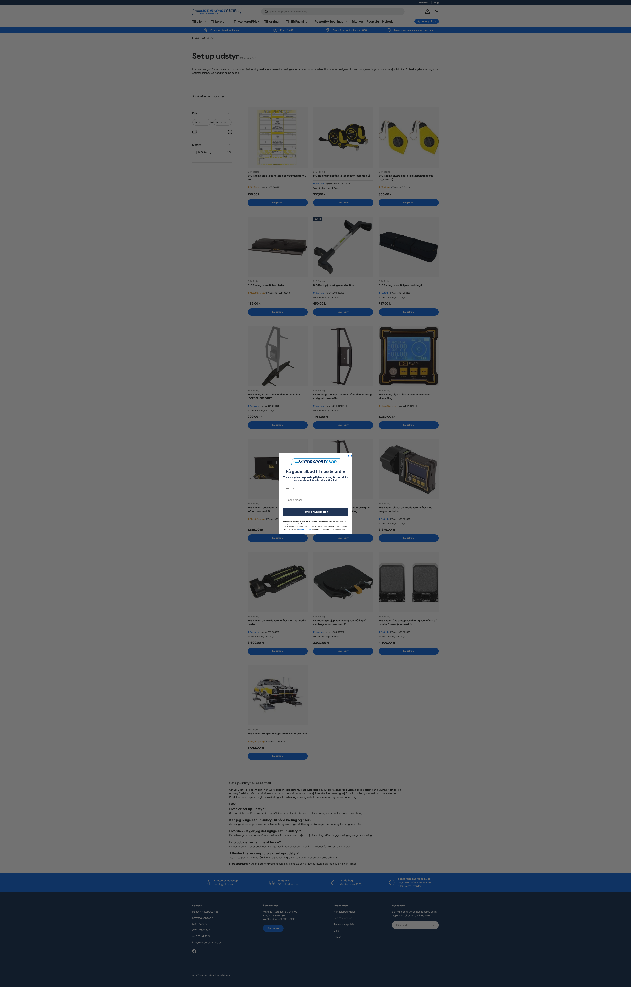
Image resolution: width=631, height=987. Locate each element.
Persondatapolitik (304, 529)
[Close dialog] (350, 455)
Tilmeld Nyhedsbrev (315, 512)
